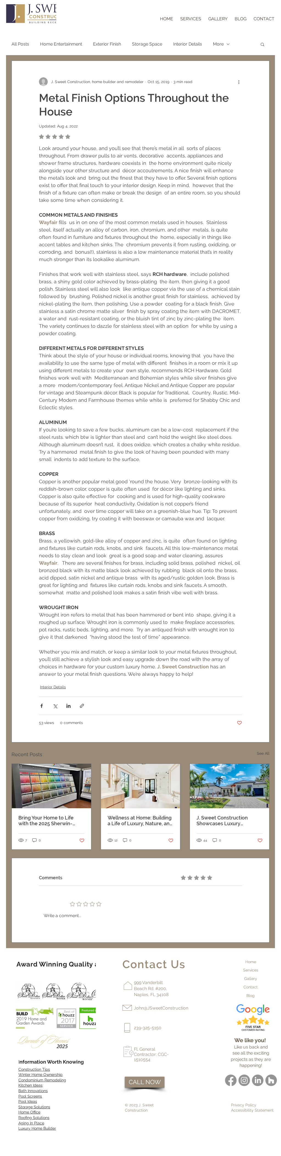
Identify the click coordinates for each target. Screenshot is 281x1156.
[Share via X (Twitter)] (55, 705)
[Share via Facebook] (41, 705)
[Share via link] (82, 705)
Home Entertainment (61, 44)
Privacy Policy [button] (243, 1105)
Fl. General (144, 1049)
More (218, 44)
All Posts (20, 44)
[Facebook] (231, 1080)
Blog (250, 995)
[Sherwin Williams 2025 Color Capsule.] (51, 786)
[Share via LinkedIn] (68, 705)
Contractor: (146, 1054)
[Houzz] (271, 1080)
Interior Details (187, 44)
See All (263, 753)
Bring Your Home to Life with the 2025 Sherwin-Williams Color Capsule (46, 820)
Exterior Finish (107, 44)
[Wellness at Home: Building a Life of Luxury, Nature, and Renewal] (140, 786)
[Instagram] (244, 1080)
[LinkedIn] (257, 1080)
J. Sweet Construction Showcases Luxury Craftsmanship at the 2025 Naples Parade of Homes (227, 820)
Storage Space (147, 44)
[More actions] (238, 81)
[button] (262, 44)
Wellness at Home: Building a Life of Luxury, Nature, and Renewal (140, 820)
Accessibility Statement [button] (252, 1110)
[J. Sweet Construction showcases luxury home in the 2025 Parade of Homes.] (229, 786)
